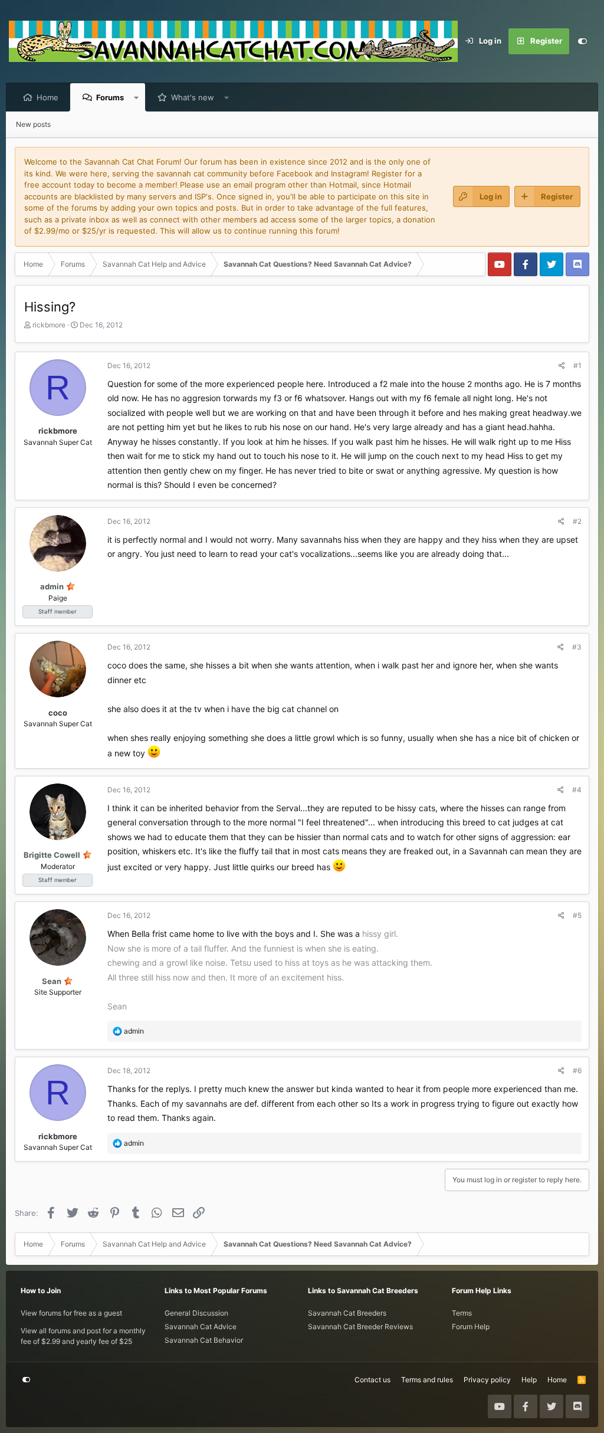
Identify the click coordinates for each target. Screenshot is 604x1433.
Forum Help (471, 1326)
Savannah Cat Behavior (204, 1340)
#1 (577, 365)
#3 (577, 646)
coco (57, 712)
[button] (136, 97)
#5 (577, 915)
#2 (577, 521)
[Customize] (582, 41)
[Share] (561, 366)
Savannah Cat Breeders (347, 1313)
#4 (577, 789)
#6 (577, 1070)
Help (529, 1379)
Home (47, 97)
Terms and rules (427, 1379)
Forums (110, 97)
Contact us (372, 1379)
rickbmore (48, 324)
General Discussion (196, 1313)
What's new (192, 97)
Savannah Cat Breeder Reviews (360, 1326)
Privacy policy (487, 1379)
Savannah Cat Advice (201, 1326)
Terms (462, 1313)
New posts (33, 124)
